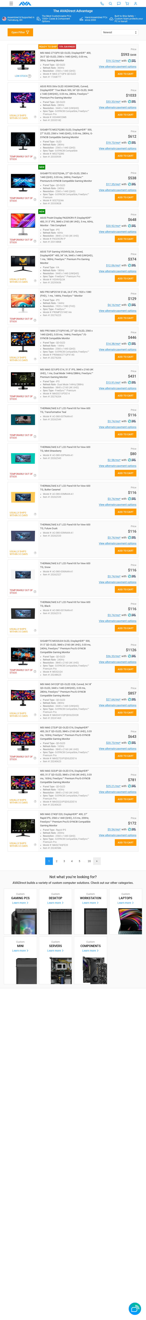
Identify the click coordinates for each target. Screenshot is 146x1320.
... (84, 861)
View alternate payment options (117, 66)
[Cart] (127, 3)
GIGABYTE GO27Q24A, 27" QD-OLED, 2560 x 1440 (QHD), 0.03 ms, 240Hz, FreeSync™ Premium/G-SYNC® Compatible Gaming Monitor (66, 177)
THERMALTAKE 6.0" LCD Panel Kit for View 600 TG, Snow (65, 565)
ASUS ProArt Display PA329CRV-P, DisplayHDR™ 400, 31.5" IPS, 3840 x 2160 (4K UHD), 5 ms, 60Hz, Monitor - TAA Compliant (66, 221)
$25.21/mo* (113, 786)
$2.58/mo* (114, 459)
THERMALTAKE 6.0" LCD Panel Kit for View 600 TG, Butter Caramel (65, 487)
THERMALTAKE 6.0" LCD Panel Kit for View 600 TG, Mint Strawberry (65, 449)
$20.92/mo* (113, 225)
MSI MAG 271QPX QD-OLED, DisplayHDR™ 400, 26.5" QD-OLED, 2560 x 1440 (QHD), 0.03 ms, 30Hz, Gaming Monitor (65, 56)
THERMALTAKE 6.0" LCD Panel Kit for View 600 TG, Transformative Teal (65, 410)
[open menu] (11, 3)
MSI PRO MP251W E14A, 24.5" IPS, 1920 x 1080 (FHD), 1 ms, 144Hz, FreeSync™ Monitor (65, 294)
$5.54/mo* (114, 829)
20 (89, 861)
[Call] (102, 3)
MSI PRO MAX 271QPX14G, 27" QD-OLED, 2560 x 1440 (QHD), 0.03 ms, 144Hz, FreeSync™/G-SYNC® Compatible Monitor (66, 334)
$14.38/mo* (113, 343)
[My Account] (135, 3)
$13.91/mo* (113, 382)
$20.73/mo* (113, 742)
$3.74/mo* (114, 421)
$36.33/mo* (113, 656)
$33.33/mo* (113, 101)
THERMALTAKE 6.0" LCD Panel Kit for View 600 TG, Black (65, 604)
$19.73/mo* (113, 142)
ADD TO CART (125, 73)
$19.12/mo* (113, 60)
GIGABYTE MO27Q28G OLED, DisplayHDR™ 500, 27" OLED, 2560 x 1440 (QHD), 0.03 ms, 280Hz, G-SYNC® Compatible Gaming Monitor (66, 133)
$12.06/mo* (113, 265)
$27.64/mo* (113, 699)
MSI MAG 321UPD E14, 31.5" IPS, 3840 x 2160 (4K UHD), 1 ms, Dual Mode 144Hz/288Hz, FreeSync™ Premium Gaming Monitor (66, 373)
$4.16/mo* (114, 304)
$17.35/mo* (113, 184)
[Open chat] (119, 3)
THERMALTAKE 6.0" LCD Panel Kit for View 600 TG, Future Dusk (65, 526)
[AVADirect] (25, 3)
